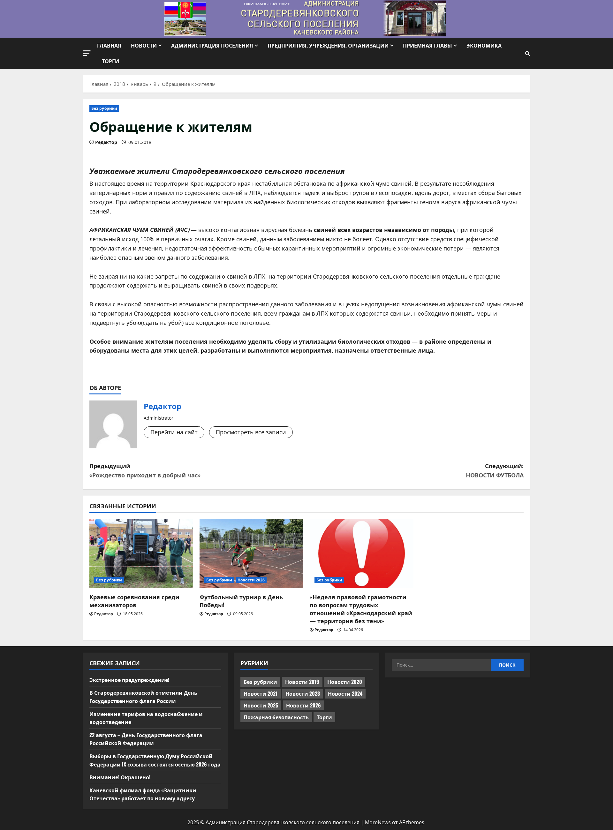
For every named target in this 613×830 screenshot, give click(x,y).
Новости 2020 (344, 681)
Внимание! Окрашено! (119, 777)
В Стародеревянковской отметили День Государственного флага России (143, 697)
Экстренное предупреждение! (129, 680)
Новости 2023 (302, 693)
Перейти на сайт (174, 432)
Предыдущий (145, 470)
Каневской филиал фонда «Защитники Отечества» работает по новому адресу (142, 794)
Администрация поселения (212, 45)
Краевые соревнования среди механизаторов (134, 601)
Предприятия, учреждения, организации (328, 45)
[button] (87, 53)
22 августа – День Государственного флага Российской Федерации (145, 739)
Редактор (106, 142)
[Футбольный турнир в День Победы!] (251, 553)
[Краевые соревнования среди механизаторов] (141, 553)
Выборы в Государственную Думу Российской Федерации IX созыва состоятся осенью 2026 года (155, 760)
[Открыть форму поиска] (527, 53)
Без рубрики (104, 108)
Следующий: (495, 470)
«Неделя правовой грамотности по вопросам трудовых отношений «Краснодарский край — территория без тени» (361, 609)
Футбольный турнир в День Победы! (241, 601)
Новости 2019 (302, 681)
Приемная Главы (427, 45)
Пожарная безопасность (276, 717)
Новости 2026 (251, 580)
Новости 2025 (261, 705)
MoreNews (378, 822)
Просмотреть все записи (251, 432)
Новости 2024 (345, 693)
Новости (144, 45)
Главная (109, 45)
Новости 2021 (260, 693)
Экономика (484, 45)
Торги (110, 61)
